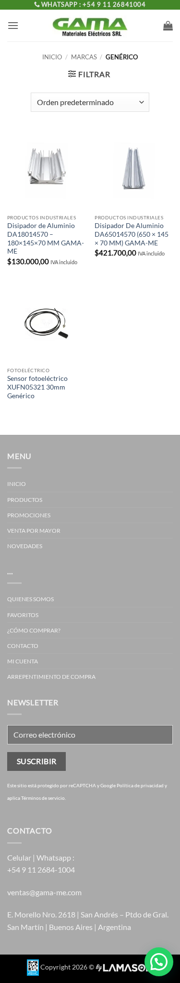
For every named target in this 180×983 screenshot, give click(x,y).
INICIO (16, 483)
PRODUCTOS (24, 499)
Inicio (52, 57)
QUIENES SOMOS (30, 599)
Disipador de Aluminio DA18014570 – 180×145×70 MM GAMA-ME (45, 238)
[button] (13, 25)
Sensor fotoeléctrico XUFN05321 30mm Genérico (37, 387)
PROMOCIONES (28, 515)
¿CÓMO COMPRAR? (33, 630)
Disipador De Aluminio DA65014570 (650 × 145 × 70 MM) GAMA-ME (131, 234)
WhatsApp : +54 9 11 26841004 (93, 4)
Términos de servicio (43, 798)
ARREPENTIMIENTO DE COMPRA (51, 676)
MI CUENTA (22, 661)
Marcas (84, 57)
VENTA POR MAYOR (33, 530)
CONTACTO (22, 645)
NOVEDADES (24, 546)
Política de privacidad (140, 785)
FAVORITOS (22, 615)
